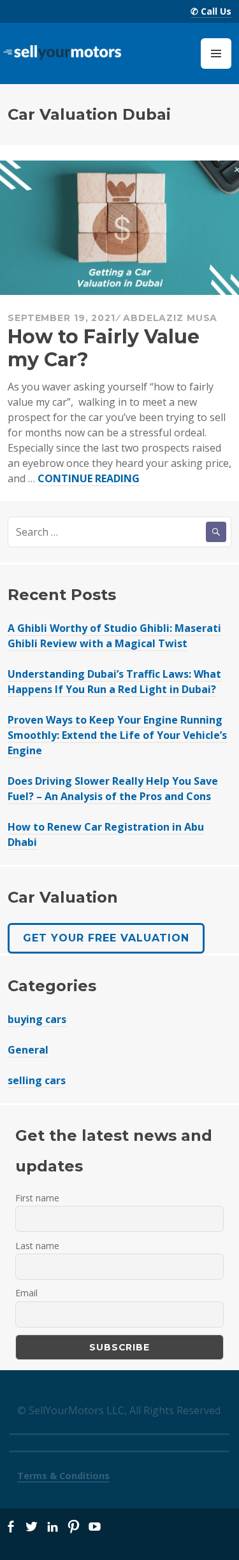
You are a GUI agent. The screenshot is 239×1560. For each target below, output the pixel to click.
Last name (37, 1246)
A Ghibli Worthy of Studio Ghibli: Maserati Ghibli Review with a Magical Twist (114, 635)
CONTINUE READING (89, 478)
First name (37, 1198)
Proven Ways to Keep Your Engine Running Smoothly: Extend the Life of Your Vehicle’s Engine (117, 735)
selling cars (37, 1080)
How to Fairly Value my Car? (103, 348)
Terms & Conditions (63, 1476)
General (28, 1050)
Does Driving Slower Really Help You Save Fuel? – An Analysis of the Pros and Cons (113, 788)
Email (26, 1293)
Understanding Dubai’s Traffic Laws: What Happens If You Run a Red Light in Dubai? (114, 681)
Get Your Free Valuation (106, 938)
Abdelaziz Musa (170, 318)
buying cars (37, 1019)
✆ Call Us (211, 11)
